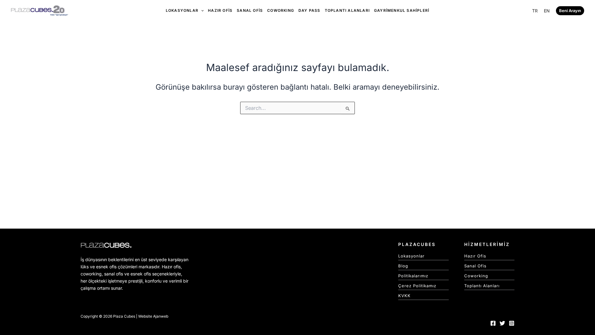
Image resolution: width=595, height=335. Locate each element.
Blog (403, 265)
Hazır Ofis (475, 255)
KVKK (404, 295)
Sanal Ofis (475, 265)
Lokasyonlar (411, 255)
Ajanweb (160, 316)
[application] (201, 10)
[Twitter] (502, 323)
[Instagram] (511, 323)
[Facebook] (493, 323)
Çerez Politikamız (417, 285)
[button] (570, 10)
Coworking (476, 275)
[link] (535, 10)
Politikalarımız (413, 275)
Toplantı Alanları (482, 285)
